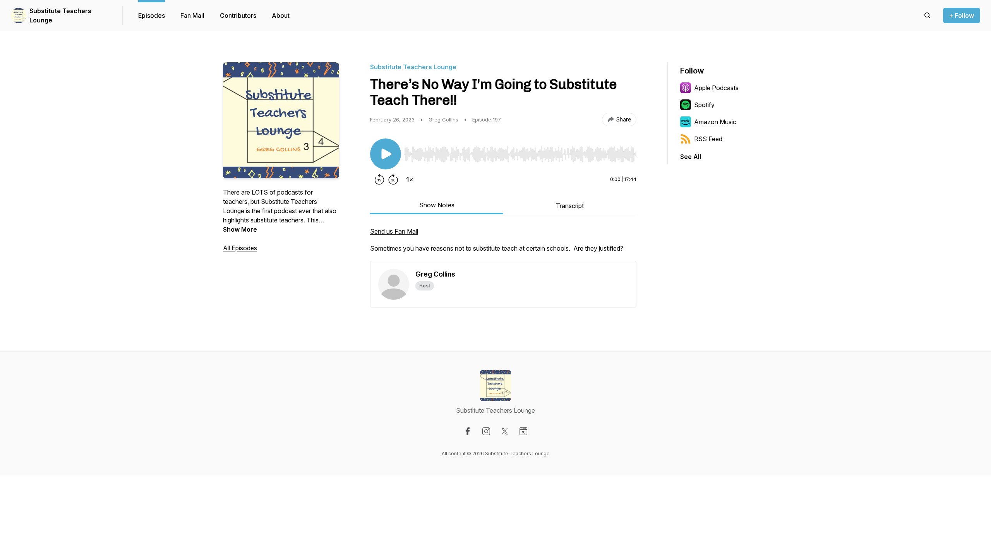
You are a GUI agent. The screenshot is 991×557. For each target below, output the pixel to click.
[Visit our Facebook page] (467, 431)
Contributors (238, 15)
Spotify (704, 105)
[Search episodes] (927, 15)
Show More (240, 229)
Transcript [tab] (570, 206)
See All (690, 157)
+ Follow (961, 15)
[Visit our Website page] (523, 431)
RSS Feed (708, 139)
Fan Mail (192, 15)
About (281, 15)
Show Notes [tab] (436, 205)
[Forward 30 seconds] (393, 179)
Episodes (151, 15)
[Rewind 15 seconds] (379, 179)
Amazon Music (715, 122)
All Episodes (240, 248)
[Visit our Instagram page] (486, 431)
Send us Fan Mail (394, 231)
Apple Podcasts (716, 88)
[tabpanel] (503, 244)
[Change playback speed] (409, 179)
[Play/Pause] (385, 153)
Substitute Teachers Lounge (60, 15)
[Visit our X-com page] (505, 431)
